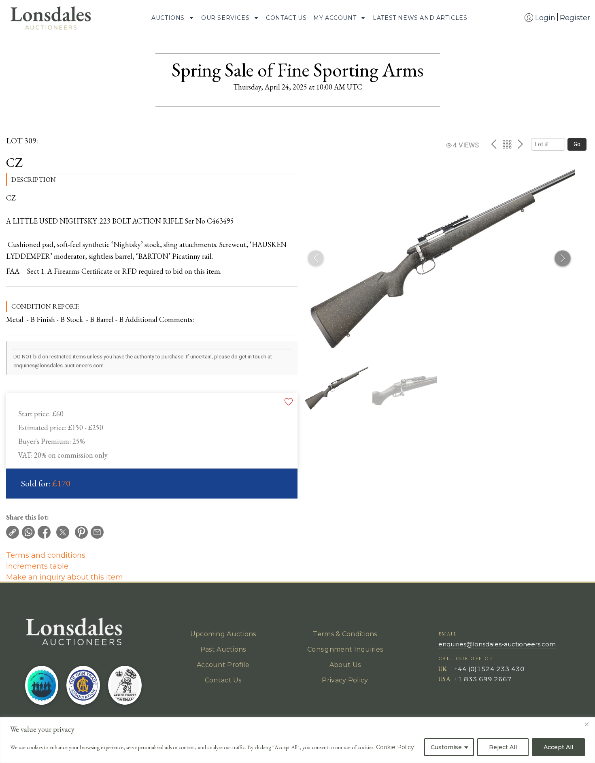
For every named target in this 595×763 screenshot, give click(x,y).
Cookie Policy (395, 747)
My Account (334, 17)
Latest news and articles (420, 17)
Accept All (558, 747)
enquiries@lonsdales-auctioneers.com (497, 644)
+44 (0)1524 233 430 (489, 669)
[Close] (586, 724)
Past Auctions (223, 649)
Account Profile (223, 665)
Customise (446, 747)
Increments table (37, 566)
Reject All (503, 747)
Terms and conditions (45, 555)
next (520, 144)
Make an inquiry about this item (64, 577)
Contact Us (286, 17)
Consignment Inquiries (345, 649)
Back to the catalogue (507, 144)
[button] (563, 258)
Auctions (168, 17)
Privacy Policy (345, 680)
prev (494, 144)
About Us (345, 665)
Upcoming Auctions (223, 634)
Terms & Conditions (345, 634)
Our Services (225, 17)
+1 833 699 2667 (483, 679)
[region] (297, 740)
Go (577, 144)
